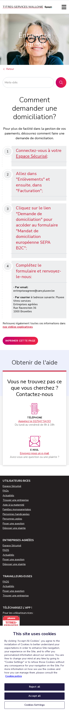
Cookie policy (13, 676)
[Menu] (64, 7)
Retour (10, 69)
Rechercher (62, 82)
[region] (34, 670)
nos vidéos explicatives (18, 327)
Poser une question (13, 523)
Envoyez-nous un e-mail (34, 453)
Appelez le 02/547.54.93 (34, 421)
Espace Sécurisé (31, 156)
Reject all (34, 686)
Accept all (34, 696)
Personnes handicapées (16, 514)
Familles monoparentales (17, 509)
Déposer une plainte (14, 528)
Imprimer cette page (20, 340)
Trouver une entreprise (16, 500)
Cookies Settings (34, 705)
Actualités (8, 495)
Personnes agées (12, 518)
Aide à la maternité (13, 505)
